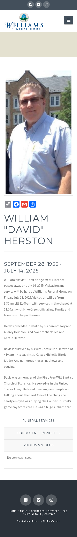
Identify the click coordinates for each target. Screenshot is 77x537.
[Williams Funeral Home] (24, 21)
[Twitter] (38, 4)
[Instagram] (46, 4)
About (24, 511)
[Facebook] (30, 4)
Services (53, 511)
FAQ (65, 511)
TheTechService (51, 521)
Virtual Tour (33, 514)
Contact (49, 514)
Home (13, 511)
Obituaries (38, 511)
